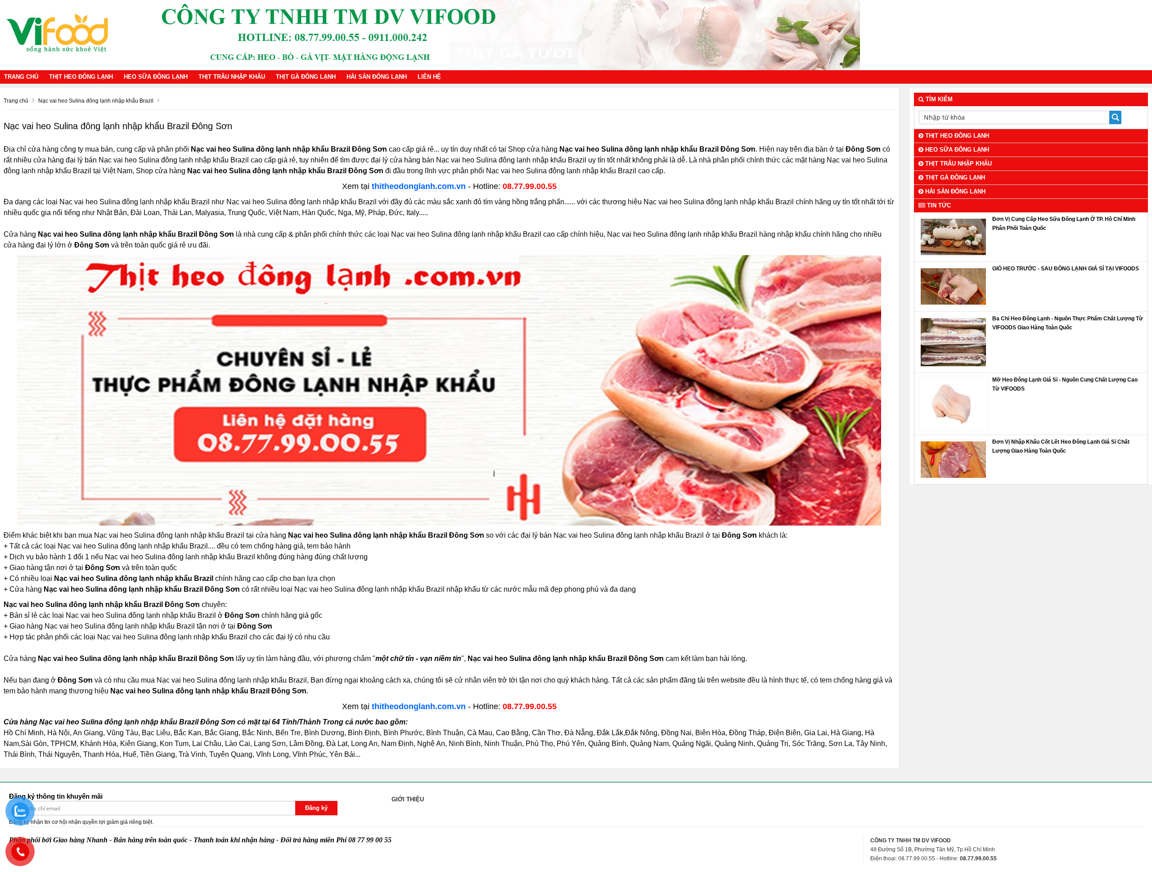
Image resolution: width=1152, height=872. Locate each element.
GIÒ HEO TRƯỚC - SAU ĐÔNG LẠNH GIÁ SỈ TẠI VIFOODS (1065, 268)
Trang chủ (21, 76)
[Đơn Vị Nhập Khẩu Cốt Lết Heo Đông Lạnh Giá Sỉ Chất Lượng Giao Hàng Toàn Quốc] (953, 459)
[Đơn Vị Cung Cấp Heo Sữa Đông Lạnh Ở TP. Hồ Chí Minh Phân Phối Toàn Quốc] (953, 237)
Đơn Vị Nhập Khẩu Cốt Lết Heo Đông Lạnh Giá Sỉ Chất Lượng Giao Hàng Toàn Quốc (1061, 446)
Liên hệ (429, 76)
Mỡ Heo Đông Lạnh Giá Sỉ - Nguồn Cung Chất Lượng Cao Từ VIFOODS (1065, 384)
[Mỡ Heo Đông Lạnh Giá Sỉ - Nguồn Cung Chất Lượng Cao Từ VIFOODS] (953, 403)
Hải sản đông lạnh (376, 76)
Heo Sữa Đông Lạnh (156, 76)
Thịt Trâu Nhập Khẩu (231, 76)
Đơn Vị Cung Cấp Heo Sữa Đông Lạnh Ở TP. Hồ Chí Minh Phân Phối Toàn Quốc (1063, 223)
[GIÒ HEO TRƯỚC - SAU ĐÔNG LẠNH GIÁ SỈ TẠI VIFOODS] (953, 286)
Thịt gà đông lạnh (306, 76)
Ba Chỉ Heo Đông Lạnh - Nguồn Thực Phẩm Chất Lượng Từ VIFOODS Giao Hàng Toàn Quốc (1067, 323)
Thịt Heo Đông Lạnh (81, 76)
